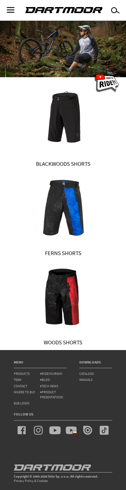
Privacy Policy (24, 481)
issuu (88, 430)
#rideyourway (51, 374)
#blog (45, 380)
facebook (22, 430)
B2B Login (21, 403)
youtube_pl (71, 430)
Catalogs (86, 374)
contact (20, 386)
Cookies (42, 481)
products (22, 374)
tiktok (104, 430)
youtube (55, 430)
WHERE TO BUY (24, 392)
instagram (38, 430)
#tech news (49, 386)
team (17, 380)
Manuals (85, 380)
